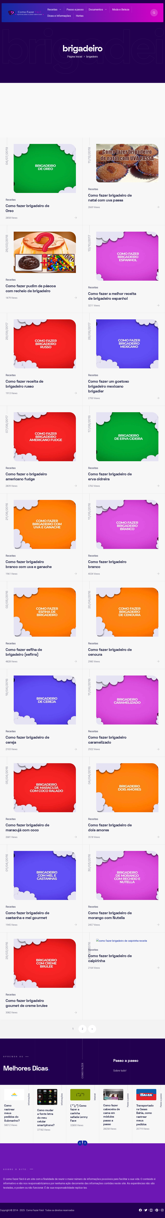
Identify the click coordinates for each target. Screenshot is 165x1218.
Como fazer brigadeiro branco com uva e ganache (29, 564)
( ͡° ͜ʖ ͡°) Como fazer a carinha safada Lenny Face (78, 1113)
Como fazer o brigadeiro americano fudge (26, 476)
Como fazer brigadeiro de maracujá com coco (27, 827)
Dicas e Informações (59, 15)
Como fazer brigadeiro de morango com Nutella (110, 915)
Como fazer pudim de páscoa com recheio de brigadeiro (31, 288)
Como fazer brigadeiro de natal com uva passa (110, 198)
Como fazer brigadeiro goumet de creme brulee (26, 1003)
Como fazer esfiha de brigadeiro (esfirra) (24, 652)
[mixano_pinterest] (156, 1211)
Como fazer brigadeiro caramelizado (107, 740)
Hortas (79, 15)
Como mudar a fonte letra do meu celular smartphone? (46, 1117)
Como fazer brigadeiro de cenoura (110, 652)
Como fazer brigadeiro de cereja (27, 740)
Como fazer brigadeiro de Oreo (27, 208)
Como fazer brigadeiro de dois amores (110, 827)
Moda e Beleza (120, 9)
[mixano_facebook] (140, 1211)
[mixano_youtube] (151, 1211)
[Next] (85, 1143)
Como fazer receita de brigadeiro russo (24, 384)
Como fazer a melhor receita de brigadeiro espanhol (112, 296)
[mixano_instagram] (162, 1211)
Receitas (52, 9)
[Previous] (80, 1143)
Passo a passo (75, 9)
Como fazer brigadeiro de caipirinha (110, 958)
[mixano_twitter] (145, 1211)
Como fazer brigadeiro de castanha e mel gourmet (27, 915)
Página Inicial (74, 56)
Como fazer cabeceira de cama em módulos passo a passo (111, 1114)
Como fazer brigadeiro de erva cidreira (110, 476)
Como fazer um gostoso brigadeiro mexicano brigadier (108, 386)
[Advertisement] (82, 113)
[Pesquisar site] (154, 12)
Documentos (96, 9)
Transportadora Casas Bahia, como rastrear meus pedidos (144, 1115)
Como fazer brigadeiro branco (107, 564)
